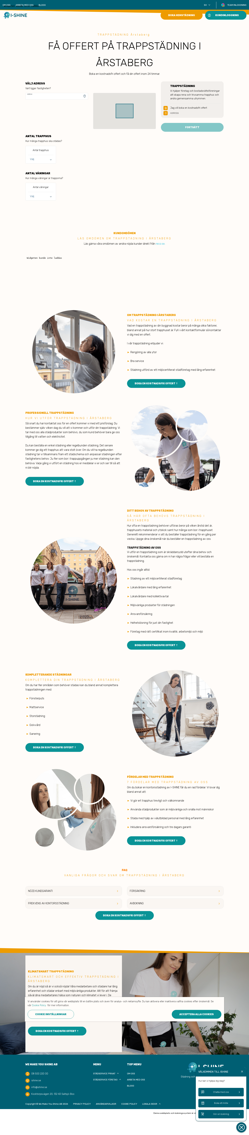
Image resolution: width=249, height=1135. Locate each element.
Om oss (7, 5)
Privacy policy (82, 1104)
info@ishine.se (39, 1087)
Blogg (42, 5)
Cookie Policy (129, 1104)
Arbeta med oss (25, 5)
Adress (29, 94)
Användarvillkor (106, 1104)
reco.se (160, 243)
